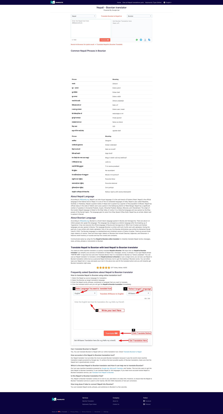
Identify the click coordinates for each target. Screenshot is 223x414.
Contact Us (116, 404)
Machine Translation (90, 401)
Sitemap (106, 411)
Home (119, 2)
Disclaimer (97, 411)
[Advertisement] (61, 40)
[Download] (145, 39)
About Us (115, 401)
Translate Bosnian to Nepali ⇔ (111, 16)
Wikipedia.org (84, 199)
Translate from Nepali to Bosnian (103, 372)
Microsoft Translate (116, 368)
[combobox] (83, 16)
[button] (167, 2)
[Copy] (149, 39)
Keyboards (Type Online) (153, 2)
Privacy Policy (74, 411)
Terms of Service (86, 411)
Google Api (105, 368)
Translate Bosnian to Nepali (133, 352)
